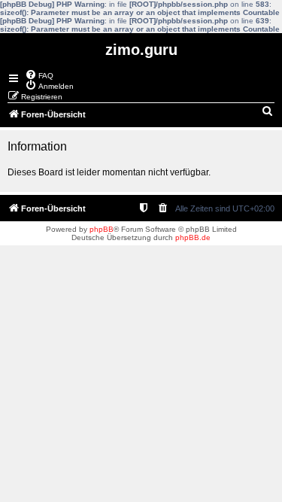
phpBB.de (193, 237)
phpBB (101, 229)
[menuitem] (39, 74)
